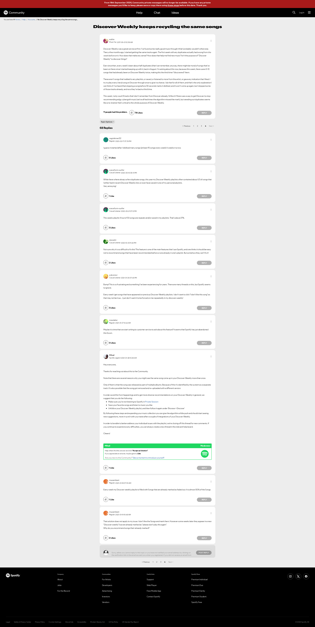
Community (16, 13)
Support (150, 579)
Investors (106, 596)
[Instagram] (290, 576)
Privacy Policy (40, 622)
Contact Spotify (153, 596)
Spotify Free (196, 602)
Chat (157, 13)
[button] (211, 41)
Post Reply (204, 552)
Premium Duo (197, 585)
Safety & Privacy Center (22, 622)
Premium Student (198, 596)
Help (139, 13)
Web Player (152, 585)
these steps (173, 5)
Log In (301, 12)
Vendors (105, 602)
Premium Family (198, 591)
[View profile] (105, 40)
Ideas (175, 13)
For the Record (63, 591)
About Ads (69, 622)
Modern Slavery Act (97, 622)
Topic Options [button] (106, 122)
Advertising (107, 591)
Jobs (59, 585)
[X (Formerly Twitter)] (298, 576)
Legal (8, 622)
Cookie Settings (55, 622)
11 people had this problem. (115, 112)
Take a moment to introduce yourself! (148, 457)
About (60, 579)
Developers (107, 585)
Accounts (31, 19)
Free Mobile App (154, 591)
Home (17, 19)
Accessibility (81, 622)
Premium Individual (199, 579)
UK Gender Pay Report (130, 622)
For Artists (106, 579)
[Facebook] (306, 576)
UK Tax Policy (113, 622)
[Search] (294, 12)
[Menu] (309, 12)
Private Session (151, 401)
